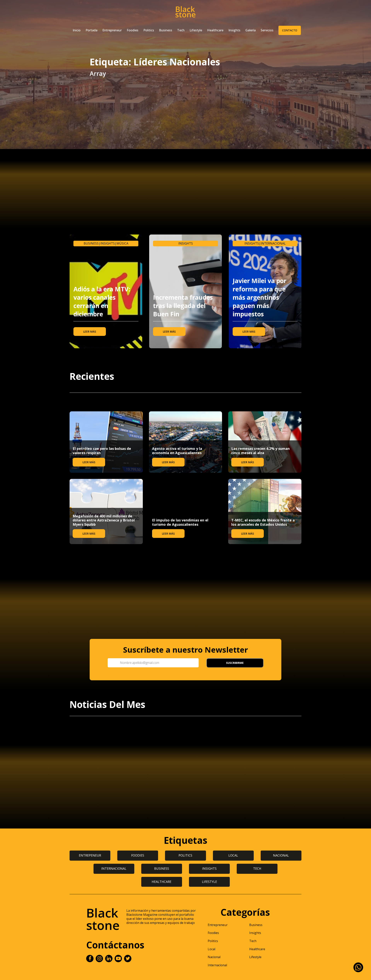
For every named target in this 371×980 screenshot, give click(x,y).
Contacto (289, 30)
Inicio (77, 30)
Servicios (267, 30)
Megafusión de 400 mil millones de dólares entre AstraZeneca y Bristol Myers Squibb (104, 520)
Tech (181, 30)
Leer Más (89, 331)
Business (165, 30)
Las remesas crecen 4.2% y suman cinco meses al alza (260, 450)
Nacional (214, 957)
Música (122, 243)
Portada (91, 30)
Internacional (273, 243)
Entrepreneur (112, 30)
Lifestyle (196, 30)
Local (211, 949)
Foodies (132, 30)
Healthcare (215, 30)
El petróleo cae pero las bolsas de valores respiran (102, 450)
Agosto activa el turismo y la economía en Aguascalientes (177, 450)
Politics (148, 30)
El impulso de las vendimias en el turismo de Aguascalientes (180, 522)
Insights (234, 30)
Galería (250, 30)
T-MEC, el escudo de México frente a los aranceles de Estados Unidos (263, 522)
